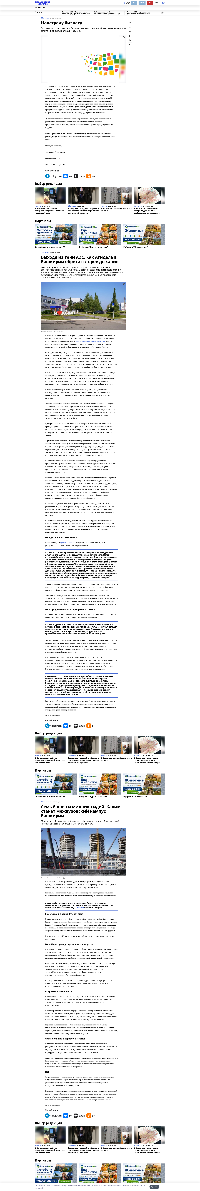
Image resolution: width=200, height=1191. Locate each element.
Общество (45, 18)
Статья (38, 12)
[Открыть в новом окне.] (53, 176)
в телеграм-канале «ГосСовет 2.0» (90, 341)
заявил (80, 907)
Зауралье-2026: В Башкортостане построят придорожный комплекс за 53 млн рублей (77, 13)
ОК (150, 3)
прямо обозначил (67, 542)
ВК (134, 3)
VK (36, 8)
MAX (142, 3)
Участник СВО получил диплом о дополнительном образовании (139, 13)
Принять (154, 1187)
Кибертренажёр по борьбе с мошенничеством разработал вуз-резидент (107, 13)
